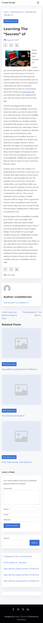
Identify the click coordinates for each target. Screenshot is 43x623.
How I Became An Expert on (13, 416)
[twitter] (11, 45)
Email (6, 514)
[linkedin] (28, 610)
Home (6, 12)
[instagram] (18, 610)
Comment (8, 488)
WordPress (21, 620)
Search (6, 538)
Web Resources (17, 12)
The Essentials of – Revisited (15, 563)
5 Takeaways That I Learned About (18, 556)
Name (6, 509)
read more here (28, 92)
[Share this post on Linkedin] (17, 45)
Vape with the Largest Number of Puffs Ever (19, 369)
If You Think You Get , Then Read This (17, 462)
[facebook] (5, 45)
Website (7, 520)
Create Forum (8, 2)
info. (5, 101)
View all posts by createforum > (16, 303)
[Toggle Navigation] (38, 2)
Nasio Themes (21, 617)
